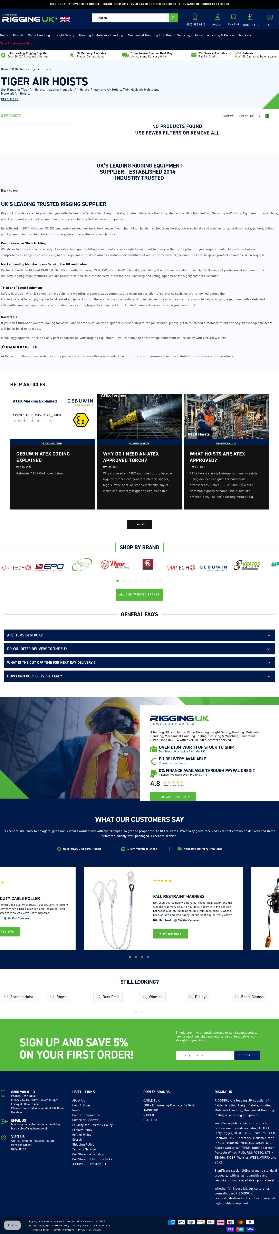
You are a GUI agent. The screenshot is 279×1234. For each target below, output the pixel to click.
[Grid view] (267, 116)
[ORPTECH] (16, 568)
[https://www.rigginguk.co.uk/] (30, 17)
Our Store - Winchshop (88, 1154)
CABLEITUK (151, 1100)
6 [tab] (149, 581)
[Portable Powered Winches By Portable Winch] (82, 564)
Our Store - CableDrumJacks (92, 1159)
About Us (78, 1100)
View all (139, 524)
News (76, 1110)
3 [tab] (130, 581)
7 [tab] (155, 581)
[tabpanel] (16, 569)
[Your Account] (217, 17)
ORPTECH (150, 1120)
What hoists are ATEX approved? (217, 457)
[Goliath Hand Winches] (148, 564)
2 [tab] (124, 581)
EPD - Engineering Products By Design (170, 1105)
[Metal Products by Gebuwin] (213, 568)
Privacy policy (80, 1225)
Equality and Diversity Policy (92, 1125)
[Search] (173, 17)
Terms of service (101, 1225)
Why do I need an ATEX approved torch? (131, 457)
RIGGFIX (149, 1115)
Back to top (9, 190)
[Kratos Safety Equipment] (246, 565)
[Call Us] (195, 17)
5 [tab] (143, 581)
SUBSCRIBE (247, 1055)
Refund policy (62, 1225)
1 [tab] (118, 581)
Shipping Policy (83, 1144)
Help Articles (81, 1105)
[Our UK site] (65, 19)
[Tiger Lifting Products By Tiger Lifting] (115, 564)
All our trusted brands (139, 595)
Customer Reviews (85, 1120)
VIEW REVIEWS (170, 934)
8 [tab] (161, 581)
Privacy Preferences (90, 1230)
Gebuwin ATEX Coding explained (43, 457)
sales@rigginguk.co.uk (33, 1128)
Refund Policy (82, 1135)
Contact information (64, 1229)
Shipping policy (40, 1229)
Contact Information (86, 1115)
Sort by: (228, 116)
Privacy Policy (82, 1130)
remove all (205, 133)
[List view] (274, 116)
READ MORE (10, 99)
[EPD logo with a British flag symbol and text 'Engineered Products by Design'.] (49, 567)
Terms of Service (84, 1149)
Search (77, 1140)
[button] (233, 20)
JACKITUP (150, 1110)
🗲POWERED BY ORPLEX (89, 1164)
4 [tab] (136, 581)
